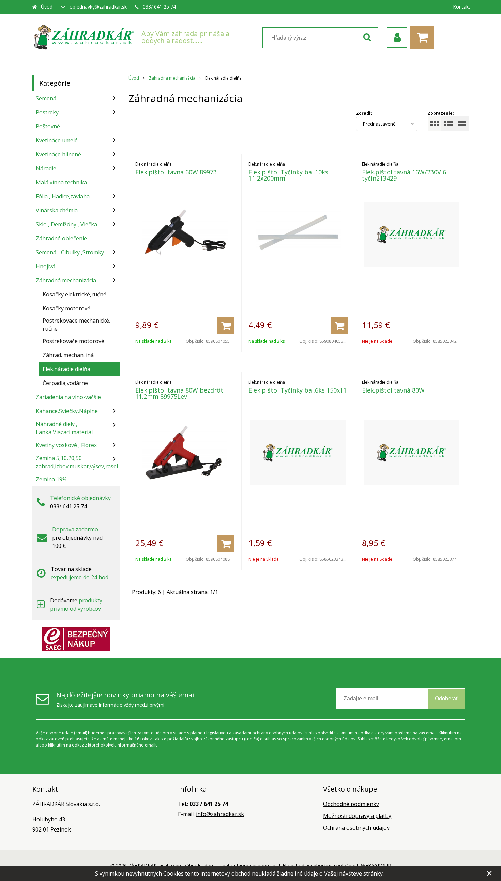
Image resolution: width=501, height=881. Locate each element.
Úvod (46, 6)
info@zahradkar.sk (220, 814)
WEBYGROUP (376, 865)
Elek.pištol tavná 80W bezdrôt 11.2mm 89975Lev (179, 393)
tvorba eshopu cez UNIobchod (270, 865)
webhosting (320, 865)
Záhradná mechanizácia (172, 78)
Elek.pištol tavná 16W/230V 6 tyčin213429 (404, 175)
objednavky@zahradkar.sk (98, 6)
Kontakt (461, 6)
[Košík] (424, 37)
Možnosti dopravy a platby (357, 816)
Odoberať (446, 698)
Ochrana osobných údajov (356, 828)
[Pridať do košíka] (225, 325)
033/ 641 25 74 (159, 6)
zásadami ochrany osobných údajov (267, 733)
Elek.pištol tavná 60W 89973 (176, 172)
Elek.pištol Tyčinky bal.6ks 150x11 (297, 390)
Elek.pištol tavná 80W (393, 390)
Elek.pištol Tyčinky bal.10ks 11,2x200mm (288, 175)
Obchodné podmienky (351, 804)
